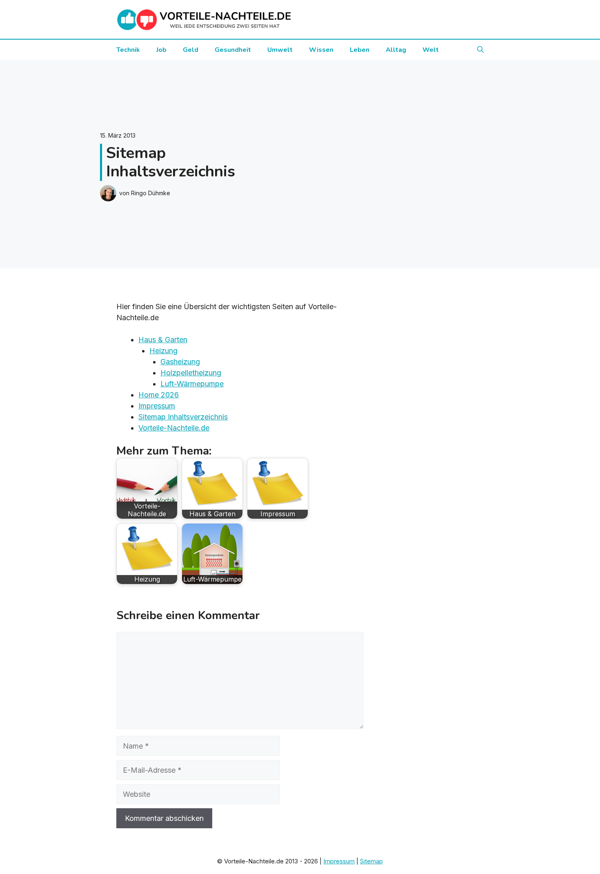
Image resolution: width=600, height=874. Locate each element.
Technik (128, 49)
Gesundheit (233, 49)
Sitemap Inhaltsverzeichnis (183, 416)
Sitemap (371, 861)
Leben (359, 49)
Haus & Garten (162, 339)
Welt (430, 49)
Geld (190, 49)
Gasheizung (180, 361)
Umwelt (280, 49)
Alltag (396, 49)
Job (161, 49)
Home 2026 (158, 394)
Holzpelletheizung (190, 372)
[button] (480, 50)
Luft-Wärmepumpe (192, 383)
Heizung (163, 350)
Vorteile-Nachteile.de (173, 428)
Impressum (156, 405)
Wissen (321, 49)
